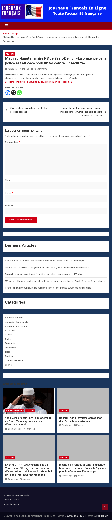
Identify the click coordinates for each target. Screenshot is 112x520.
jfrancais (25, 69)
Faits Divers (10, 347)
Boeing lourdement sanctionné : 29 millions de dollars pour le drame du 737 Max (43, 274)
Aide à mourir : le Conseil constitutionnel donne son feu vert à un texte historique (44, 260)
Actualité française (14, 317)
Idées (7, 352)
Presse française (11, 504)
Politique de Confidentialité (16, 495)
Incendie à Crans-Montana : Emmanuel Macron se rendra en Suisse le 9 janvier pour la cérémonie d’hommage (82, 468)
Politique (10, 54)
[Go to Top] (105, 507)
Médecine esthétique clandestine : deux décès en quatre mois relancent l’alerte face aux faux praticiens (55, 281)
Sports (8, 365)
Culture (8, 339)
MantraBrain (102, 516)
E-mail (9, 193)
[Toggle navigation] (7, 25)
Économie (10, 343)
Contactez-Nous (11, 499)
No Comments (40, 69)
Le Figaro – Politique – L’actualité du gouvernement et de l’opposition (38, 82)
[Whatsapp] (19, 92)
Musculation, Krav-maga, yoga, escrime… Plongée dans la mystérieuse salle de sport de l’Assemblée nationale (81, 112)
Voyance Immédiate (74, 516)
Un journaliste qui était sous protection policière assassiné (29, 110)
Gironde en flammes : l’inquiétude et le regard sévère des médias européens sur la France (48, 287)
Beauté (8, 334)
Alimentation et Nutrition (17, 326)
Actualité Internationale (16, 322)
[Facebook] (7, 92)
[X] (13, 92)
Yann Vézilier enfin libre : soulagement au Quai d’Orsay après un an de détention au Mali (47, 267)
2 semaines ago (15, 429)
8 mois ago (67, 425)
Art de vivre (10, 330)
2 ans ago (12, 69)
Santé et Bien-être (14, 360)
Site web (9, 205)
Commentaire (12, 142)
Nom (8, 180)
